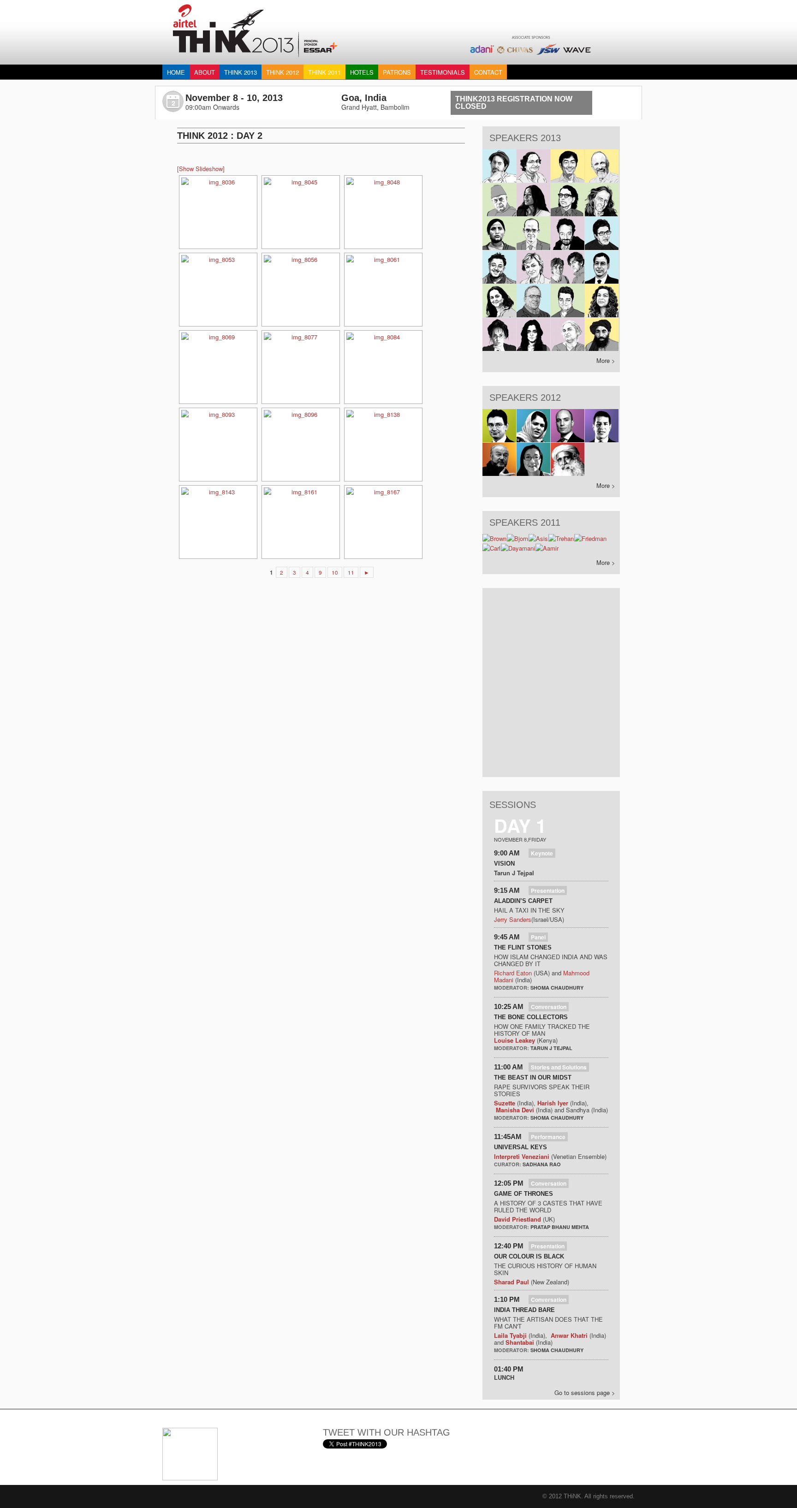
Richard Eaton (513, 972)
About (204, 72)
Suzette (504, 1102)
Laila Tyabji (510, 1335)
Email (480, 1438)
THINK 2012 (282, 72)
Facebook (526, 1438)
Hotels (362, 72)
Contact (488, 72)
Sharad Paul (511, 1281)
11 (351, 572)
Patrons (397, 72)
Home (176, 72)
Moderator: (512, 987)
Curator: (508, 1164)
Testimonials (442, 72)
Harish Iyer (553, 1102)
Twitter (503, 1438)
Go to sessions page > (584, 1392)
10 (335, 572)
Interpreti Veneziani (521, 1156)
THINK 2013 (240, 72)
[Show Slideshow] (201, 168)
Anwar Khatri (569, 1335)
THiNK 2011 (324, 72)
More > (605, 360)
